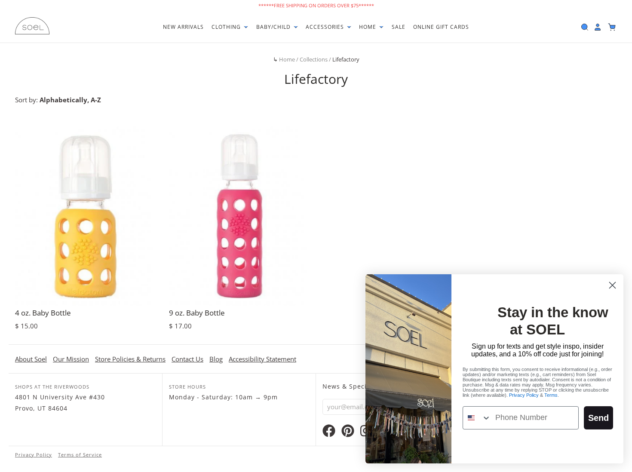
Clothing (227, 27)
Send (598, 418)
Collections (314, 59)
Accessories (326, 27)
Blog (216, 359)
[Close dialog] (612, 285)
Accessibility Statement (262, 359)
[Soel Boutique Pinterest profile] (347, 433)
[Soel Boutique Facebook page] (328, 433)
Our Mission (71, 359)
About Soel (31, 359)
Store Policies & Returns (130, 359)
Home (368, 27)
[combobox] (477, 418)
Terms (551, 395)
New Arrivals (183, 27)
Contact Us (187, 359)
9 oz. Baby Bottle (197, 313)
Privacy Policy (33, 454)
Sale (398, 27)
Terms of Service (80, 454)
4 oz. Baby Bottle (43, 313)
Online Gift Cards (441, 27)
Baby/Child (274, 27)
